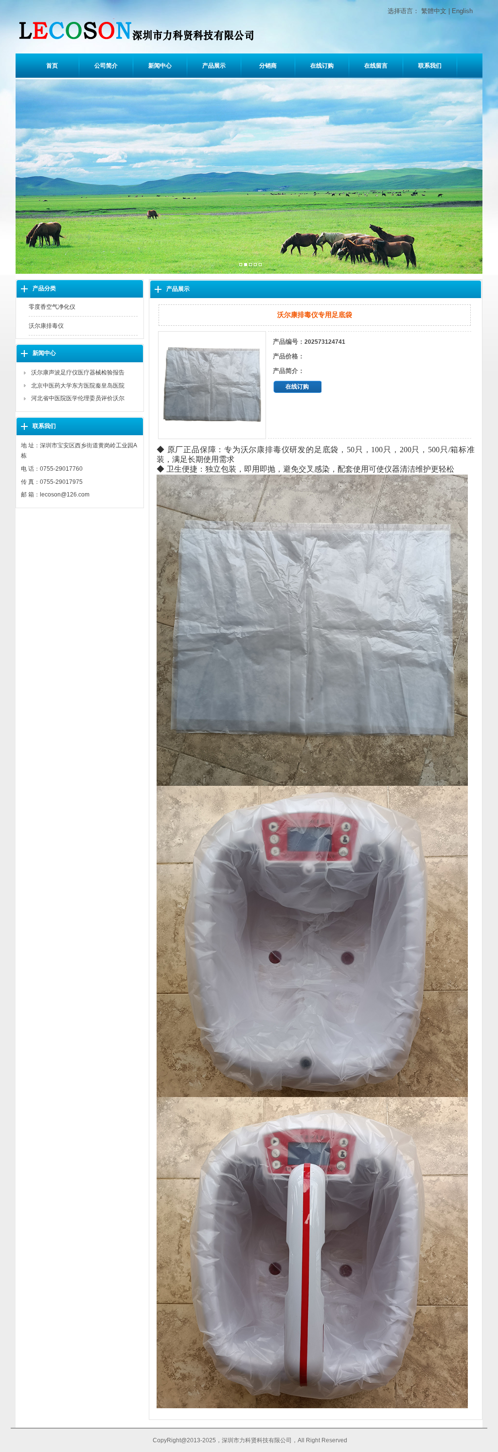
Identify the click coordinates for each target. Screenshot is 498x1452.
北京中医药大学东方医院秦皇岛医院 (77, 385)
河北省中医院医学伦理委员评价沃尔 (77, 398)
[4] (255, 265)
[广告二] (245, 265)
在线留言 (376, 65)
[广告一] (240, 265)
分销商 (268, 65)
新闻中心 (160, 65)
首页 (52, 65)
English (462, 11)
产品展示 (214, 65)
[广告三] (250, 265)
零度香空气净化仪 (52, 306)
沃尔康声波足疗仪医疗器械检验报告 (77, 372)
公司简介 (106, 65)
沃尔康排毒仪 (46, 325)
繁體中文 (433, 11)
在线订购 (322, 65)
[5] (260, 265)
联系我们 (430, 65)
